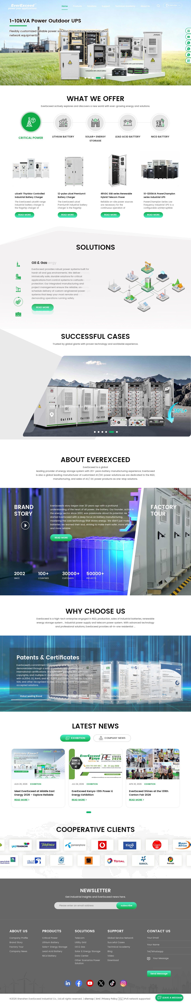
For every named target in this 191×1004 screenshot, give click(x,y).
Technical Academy (125, 6)
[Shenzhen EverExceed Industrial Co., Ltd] (22, 6)
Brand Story (16, 942)
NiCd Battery (160, 137)
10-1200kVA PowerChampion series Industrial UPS (159, 195)
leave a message (172, 998)
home (65, 6)
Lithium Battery (63, 137)
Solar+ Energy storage (95, 139)
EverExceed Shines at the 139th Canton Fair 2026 (148, 793)
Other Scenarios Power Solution (87, 962)
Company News (18, 951)
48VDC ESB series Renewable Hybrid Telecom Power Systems (116, 195)
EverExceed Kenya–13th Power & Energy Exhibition (92, 793)
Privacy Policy (109, 999)
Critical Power (31, 138)
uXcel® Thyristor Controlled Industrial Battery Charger (30, 195)
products (77, 6)
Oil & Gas (80, 946)
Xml (98, 999)
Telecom (79, 938)
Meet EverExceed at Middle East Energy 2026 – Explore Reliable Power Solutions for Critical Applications (34, 793)
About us (145, 6)
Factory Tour (16, 946)
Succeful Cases (116, 942)
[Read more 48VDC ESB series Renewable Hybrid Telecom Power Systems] (117, 171)
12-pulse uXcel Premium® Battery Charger (72, 195)
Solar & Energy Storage (87, 951)
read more (24, 215)
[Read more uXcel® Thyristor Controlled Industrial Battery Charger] (31, 171)
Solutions (91, 6)
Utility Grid (80, 942)
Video (111, 955)
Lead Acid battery (127, 137)
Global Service (37, 658)
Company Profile (19, 938)
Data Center (42, 263)
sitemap (89, 999)
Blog (110, 951)
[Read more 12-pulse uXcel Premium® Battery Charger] (74, 171)
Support (106, 6)
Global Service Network (120, 938)
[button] (85, 78)
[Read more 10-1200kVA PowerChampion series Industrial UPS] (160, 171)
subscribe (126, 905)
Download (113, 960)
